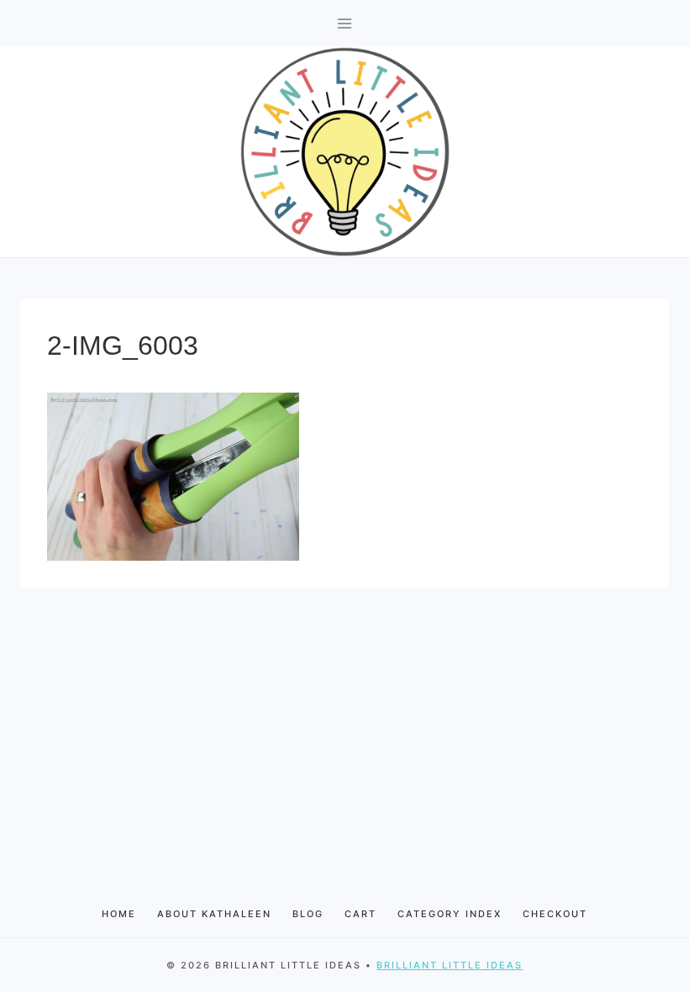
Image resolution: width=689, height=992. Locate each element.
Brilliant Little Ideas (449, 965)
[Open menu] (344, 23)
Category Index (449, 914)
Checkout (555, 914)
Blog (307, 914)
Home (119, 914)
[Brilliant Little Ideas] (344, 151)
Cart (360, 914)
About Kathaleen (214, 914)
